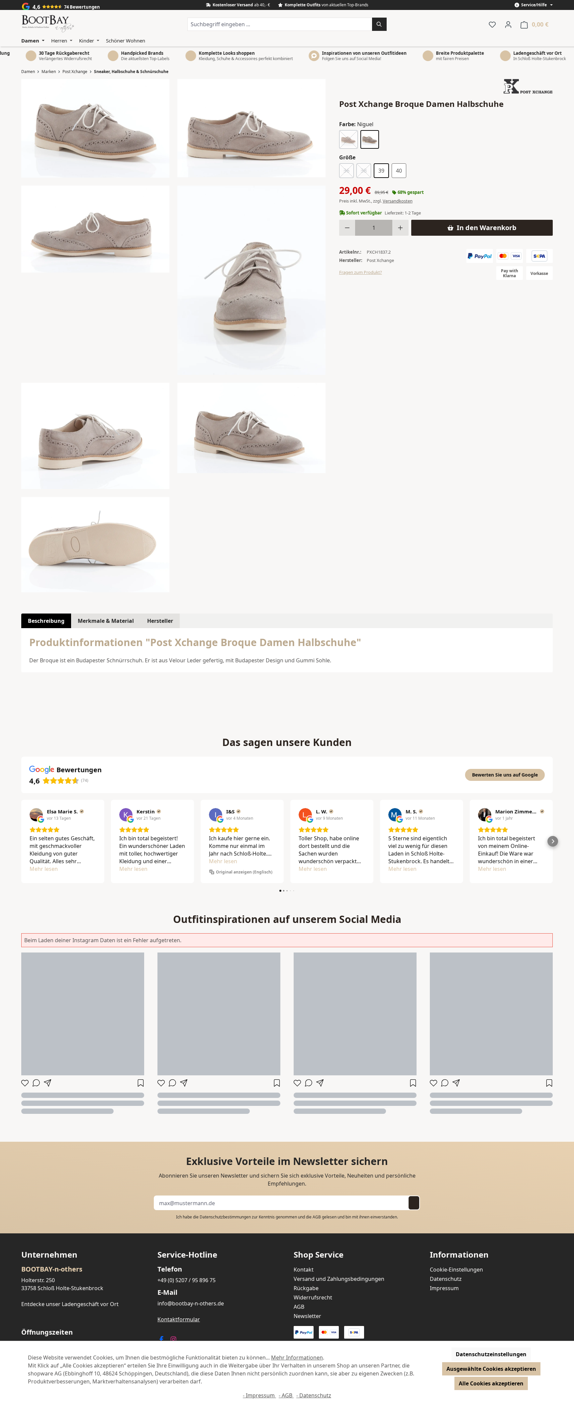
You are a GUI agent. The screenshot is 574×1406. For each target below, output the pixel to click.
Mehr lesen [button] (44, 868)
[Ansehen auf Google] (36, 814)
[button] (21, 841)
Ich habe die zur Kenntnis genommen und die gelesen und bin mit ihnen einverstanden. (287, 1216)
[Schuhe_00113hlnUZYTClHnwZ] (251, 280)
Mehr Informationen (297, 1357)
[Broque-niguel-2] (95, 229)
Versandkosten (398, 201)
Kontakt (304, 1269)
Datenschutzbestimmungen (225, 1217)
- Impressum (259, 1395)
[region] (173, 335)
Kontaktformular (178, 1319)
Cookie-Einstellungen (456, 1269)
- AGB (286, 1395)
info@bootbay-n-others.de (190, 1303)
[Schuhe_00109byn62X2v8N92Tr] (95, 128)
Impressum (444, 1288)
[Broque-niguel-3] (95, 436)
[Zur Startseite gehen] (47, 24)
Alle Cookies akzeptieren (491, 1383)
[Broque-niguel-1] (251, 128)
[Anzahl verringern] (347, 228)
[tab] (46, 621)
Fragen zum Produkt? (360, 272)
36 (348, 172)
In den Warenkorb (487, 227)
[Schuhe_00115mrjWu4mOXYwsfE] (95, 544)
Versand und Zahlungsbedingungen (339, 1278)
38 (366, 172)
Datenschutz (446, 1278)
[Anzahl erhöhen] (400, 228)
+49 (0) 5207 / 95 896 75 (186, 1280)
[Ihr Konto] (508, 24)
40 (399, 170)
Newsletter (307, 1316)
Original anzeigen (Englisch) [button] (244, 872)
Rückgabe (306, 1288)
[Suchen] (379, 24)
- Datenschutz (313, 1395)
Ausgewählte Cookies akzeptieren (491, 1368)
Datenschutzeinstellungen (491, 1354)
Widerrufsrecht (313, 1297)
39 (381, 170)
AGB (317, 1217)
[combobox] (279, 24)
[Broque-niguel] (251, 428)
